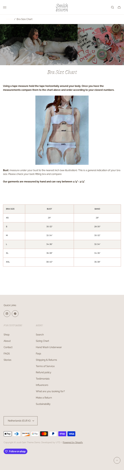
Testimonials (43, 378)
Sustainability (43, 404)
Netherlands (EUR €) (19, 420)
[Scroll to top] (117, 460)
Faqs (38, 353)
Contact (8, 347)
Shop (7, 334)
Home (9, 19)
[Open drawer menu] (4, 7)
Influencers (42, 385)
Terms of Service (45, 366)
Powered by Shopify (73, 442)
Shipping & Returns (46, 359)
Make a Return (44, 397)
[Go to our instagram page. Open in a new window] (7, 313)
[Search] (112, 7)
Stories (7, 359)
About (7, 341)
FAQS (7, 353)
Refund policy (43, 372)
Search (40, 334)
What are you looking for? (50, 391)
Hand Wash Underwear (49, 347)
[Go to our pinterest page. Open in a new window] (15, 313)
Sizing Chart (42, 341)
